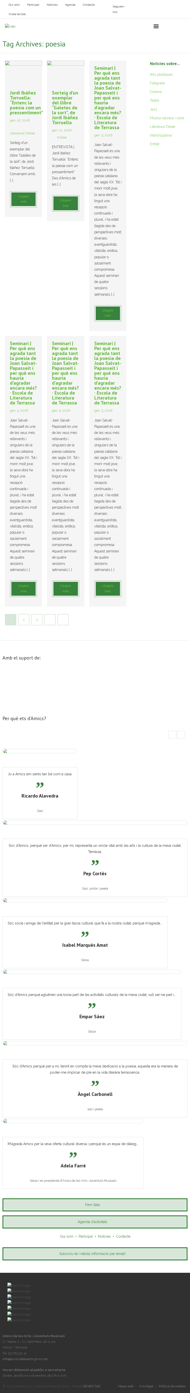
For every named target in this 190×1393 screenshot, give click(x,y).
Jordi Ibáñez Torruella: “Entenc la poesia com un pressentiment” (26, 103)
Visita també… (18, 14)
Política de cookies (172, 1386)
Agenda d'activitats (92, 1222)
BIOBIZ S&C (92, 1386)
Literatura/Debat (22, 133)
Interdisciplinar (161, 135)
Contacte (89, 4)
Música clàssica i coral (167, 118)
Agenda (70, 4)
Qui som (14, 4)
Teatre (154, 100)
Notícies (52, 4)
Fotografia (157, 83)
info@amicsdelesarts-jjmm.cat (25, 1359)
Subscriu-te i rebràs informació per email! (92, 1254)
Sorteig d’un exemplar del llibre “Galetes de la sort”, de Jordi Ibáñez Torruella (65, 108)
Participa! (33, 4)
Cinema (156, 92)
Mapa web (126, 1386)
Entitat (62, 137)
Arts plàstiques (161, 74)
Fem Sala (92, 1205)
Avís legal (146, 1386)
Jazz (153, 109)
